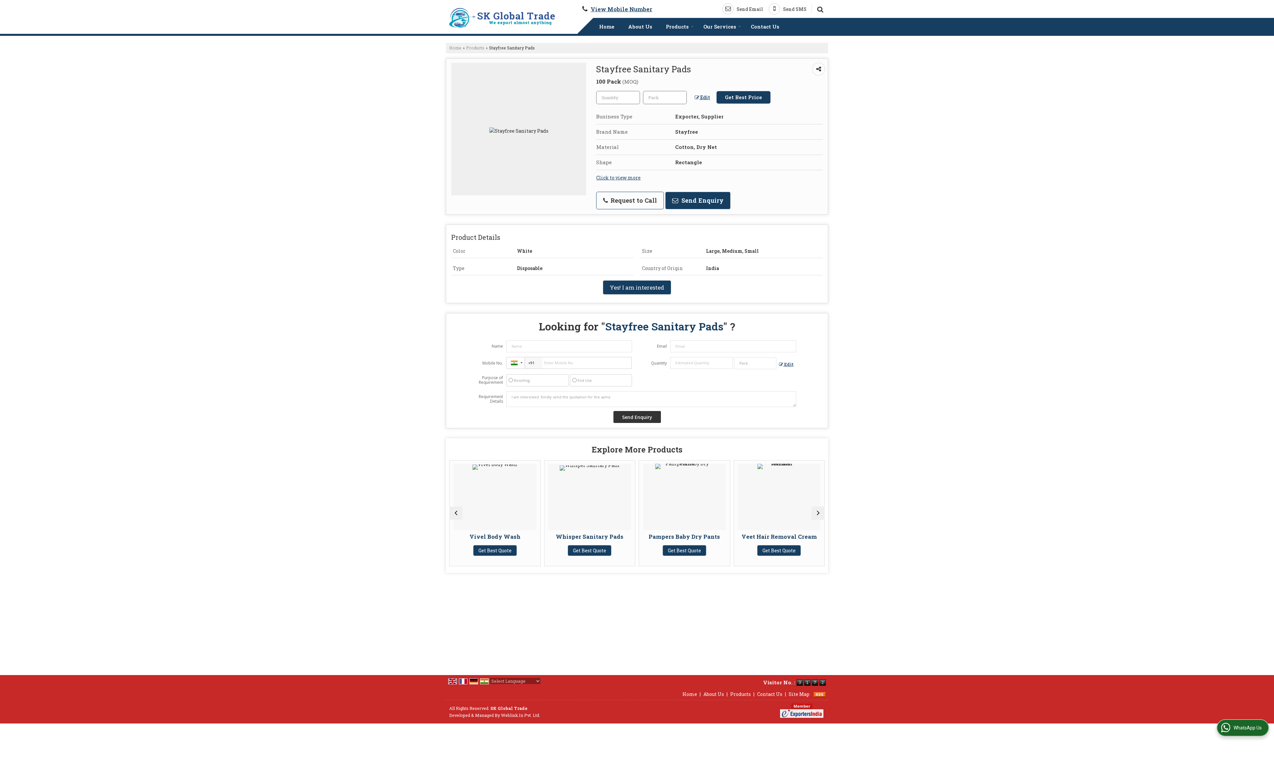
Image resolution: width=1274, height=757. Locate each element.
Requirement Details (491, 399)
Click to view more (618, 177)
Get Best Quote (541, 550)
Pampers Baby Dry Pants (636, 536)
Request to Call (633, 200)
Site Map (799, 694)
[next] (818, 513)
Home (606, 26)
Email (662, 346)
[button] (621, 9)
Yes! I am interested (637, 287)
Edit (704, 97)
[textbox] (665, 97)
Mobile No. (492, 363)
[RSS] (820, 694)
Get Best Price (743, 97)
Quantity (659, 363)
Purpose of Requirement (491, 380)
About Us (640, 26)
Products (677, 26)
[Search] (819, 8)
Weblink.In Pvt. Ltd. (520, 715)
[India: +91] (515, 363)
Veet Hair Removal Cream (730, 536)
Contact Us (765, 26)
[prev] (455, 513)
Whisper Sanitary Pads (541, 536)
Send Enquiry (702, 200)
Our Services (719, 26)
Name (497, 346)
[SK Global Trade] (502, 18)
